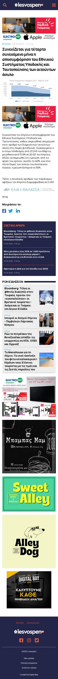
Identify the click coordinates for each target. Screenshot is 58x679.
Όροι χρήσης (29, 658)
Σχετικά (19, 622)
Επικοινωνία (33, 622)
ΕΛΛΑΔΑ (6, 43)
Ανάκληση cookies (29, 668)
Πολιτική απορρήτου (29, 663)
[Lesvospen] (29, 6)
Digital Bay (33, 675)
